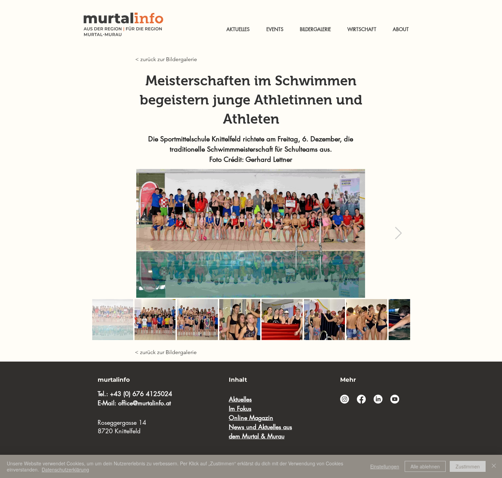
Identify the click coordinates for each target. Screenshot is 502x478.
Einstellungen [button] (384, 466)
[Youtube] (394, 399)
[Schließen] (494, 466)
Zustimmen (468, 466)
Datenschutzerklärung (65, 469)
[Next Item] (398, 233)
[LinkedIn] (378, 399)
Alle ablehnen (425, 466)
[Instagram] (344, 399)
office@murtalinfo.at (144, 403)
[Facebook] (361, 399)
